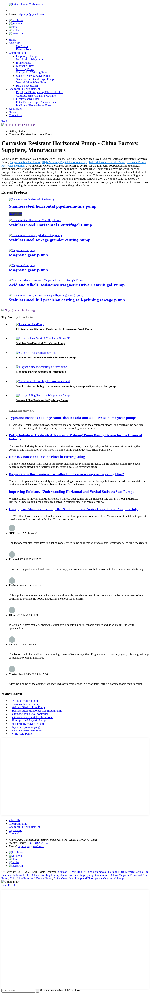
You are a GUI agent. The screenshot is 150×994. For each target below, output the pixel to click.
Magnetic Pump (25, 65)
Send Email (8, 885)
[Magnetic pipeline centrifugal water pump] (41, 367)
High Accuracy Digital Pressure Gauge (64, 162)
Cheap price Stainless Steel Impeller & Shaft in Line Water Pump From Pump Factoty (73, 509)
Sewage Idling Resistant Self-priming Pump (42, 400)
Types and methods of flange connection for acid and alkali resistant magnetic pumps (72, 418)
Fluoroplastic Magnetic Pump (29, 720)
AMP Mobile (77, 871)
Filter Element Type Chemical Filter (36, 102)
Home (12, 39)
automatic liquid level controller (30, 713)
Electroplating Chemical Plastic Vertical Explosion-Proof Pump (54, 329)
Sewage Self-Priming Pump (32, 72)
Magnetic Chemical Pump (25, 162)
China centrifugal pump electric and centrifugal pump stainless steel (71, 875)
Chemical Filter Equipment (24, 88)
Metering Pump (25, 69)
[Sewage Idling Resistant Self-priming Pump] (43, 395)
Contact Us (15, 115)
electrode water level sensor (27, 730)
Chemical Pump (18, 52)
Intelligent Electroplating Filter (33, 105)
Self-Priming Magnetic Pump (28, 723)
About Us (14, 42)
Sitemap (62, 871)
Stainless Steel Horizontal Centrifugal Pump (50, 225)
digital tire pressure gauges (27, 727)
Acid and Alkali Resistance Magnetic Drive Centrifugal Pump (67, 285)
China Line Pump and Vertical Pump (31, 878)
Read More (15, 214)
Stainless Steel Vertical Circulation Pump (40, 343)
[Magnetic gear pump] (22, 250)
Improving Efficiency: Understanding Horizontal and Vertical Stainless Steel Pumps (71, 492)
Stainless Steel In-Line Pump (28, 707)
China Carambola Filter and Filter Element (109, 871)
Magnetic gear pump (28, 255)
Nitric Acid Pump (22, 733)
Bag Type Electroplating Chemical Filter (39, 92)
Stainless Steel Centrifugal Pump (35, 79)
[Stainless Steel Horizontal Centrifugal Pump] (35, 220)
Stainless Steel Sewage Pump (33, 75)
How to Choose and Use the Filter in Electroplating (47, 457)
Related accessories (27, 85)
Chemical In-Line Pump (25, 704)
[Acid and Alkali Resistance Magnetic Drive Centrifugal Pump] (46, 280)
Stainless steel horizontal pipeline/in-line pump (52, 206)
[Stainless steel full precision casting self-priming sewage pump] (46, 295)
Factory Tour (23, 49)
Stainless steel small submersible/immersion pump (46, 357)
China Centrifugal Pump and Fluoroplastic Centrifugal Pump (89, 878)
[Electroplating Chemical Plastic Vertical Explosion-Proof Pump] (30, 324)
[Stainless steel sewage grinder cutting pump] (35, 235)
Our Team (22, 46)
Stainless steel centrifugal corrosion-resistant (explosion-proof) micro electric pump (66, 386)
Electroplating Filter (27, 98)
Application (15, 108)
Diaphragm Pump (26, 56)
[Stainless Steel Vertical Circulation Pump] (43, 338)
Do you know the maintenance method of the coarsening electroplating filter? (66, 474)
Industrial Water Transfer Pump (107, 162)
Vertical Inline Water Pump (31, 82)
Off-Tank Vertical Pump (25, 700)
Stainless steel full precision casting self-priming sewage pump (67, 300)
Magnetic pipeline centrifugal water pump (41, 371)
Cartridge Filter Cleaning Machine (36, 95)
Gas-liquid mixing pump (30, 59)
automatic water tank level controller (32, 717)
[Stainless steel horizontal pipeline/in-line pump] (31, 199)
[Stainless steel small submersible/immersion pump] (36, 352)
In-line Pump (23, 62)
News (12, 112)
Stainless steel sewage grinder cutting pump (49, 240)
